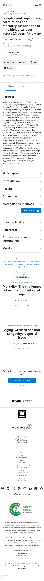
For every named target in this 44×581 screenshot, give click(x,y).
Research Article (8, 11)
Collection (17, 349)
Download (10, 62)
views (7, 76)
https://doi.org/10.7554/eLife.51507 (15, 46)
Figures (21, 86)
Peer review (31, 86)
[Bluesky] (2, 489)
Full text (11, 86)
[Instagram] (24, 489)
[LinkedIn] (8, 489)
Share (35, 62)
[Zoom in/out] (7, 575)
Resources (22, 478)
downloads (18, 76)
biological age (10, 264)
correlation (24, 267)
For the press (22, 475)
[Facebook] (41, 489)
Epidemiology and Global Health (14, 14)
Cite (23, 62)
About (22, 452)
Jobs (22, 455)
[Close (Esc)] (1, 575)
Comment (11, 68)
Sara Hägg (27, 39)
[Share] (3, 575)
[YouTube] (30, 489)
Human (22, 275)
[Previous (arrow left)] (1, 577)
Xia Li (5, 39)
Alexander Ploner (14, 39)
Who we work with (22, 457)
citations (30, 76)
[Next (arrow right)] (3, 577)
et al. (36, 39)
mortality (35, 264)
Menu (36, 5)
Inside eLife (22, 470)
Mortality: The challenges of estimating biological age (22, 290)
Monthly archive (22, 473)
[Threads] (35, 489)
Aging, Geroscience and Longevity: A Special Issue (22, 334)
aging (18, 267)
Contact (22, 463)
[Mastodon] (19, 489)
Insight (17, 305)
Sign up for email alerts (22, 380)
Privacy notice (22, 385)
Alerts (22, 460)
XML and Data (22, 480)
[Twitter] (13, 489)
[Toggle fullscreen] (5, 575)
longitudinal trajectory (24, 264)
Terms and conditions (22, 465)
